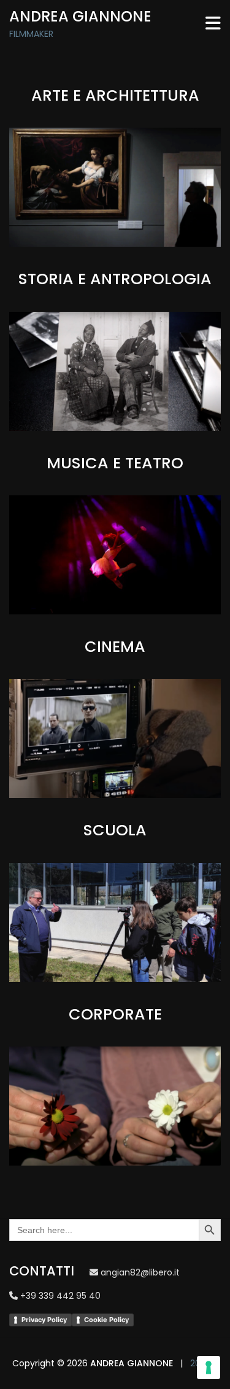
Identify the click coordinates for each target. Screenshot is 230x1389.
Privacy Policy (44, 1319)
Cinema (115, 646)
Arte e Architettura (115, 95)
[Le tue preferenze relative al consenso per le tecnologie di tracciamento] (208, 1367)
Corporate (115, 1014)
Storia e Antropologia (115, 279)
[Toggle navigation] (213, 23)
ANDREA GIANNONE (131, 1363)
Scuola (115, 830)
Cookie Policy (106, 1319)
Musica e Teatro (115, 463)
